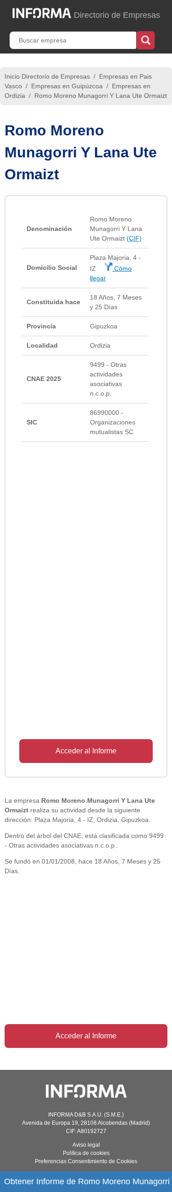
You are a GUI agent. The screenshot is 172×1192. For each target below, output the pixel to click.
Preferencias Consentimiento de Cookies (86, 1161)
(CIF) (134, 238)
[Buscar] (145, 39)
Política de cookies (86, 1153)
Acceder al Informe (86, 751)
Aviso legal (86, 1145)
